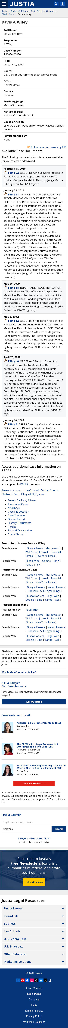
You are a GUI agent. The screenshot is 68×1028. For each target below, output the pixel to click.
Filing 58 (13, 287)
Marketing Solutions (17, 961)
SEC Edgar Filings (50, 591)
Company (34, 999)
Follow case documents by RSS (48, 147)
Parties (12, 526)
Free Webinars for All (16, 715)
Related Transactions (20, 530)
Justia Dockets (35, 596)
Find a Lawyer (11, 815)
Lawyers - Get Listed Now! (34, 838)
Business (10, 923)
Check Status (15, 534)
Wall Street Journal (36, 552)
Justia (38, 973)
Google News (35, 548)
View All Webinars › (34, 783)
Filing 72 (13, 172)
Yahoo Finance (56, 587)
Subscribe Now (34, 882)
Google (46, 561)
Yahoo (29, 564)
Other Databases (15, 954)
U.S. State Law (13, 946)
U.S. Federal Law (15, 939)
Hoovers (33, 591)
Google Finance (36, 587)
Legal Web (33, 561)
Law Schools (12, 931)
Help (34, 1005)
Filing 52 (13, 320)
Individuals (11, 916)
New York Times (45, 556)
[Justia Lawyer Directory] (50, 980)
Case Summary (16, 515)
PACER (24, 484)
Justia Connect (34, 988)
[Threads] (36, 980)
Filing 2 (13, 424)
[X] (45, 980)
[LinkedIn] (18, 980)
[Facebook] (27, 980)
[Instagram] (32, 980)
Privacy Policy (34, 1016)
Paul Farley (31, 609)
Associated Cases (18, 504)
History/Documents (19, 523)
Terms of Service (34, 1010)
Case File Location (18, 511)
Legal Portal (34, 993)
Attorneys (14, 508)
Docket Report (16, 519)
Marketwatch (53, 548)
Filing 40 (13, 361)
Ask (38, 564)
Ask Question (34, 701)
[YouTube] (23, 980)
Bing (56, 561)
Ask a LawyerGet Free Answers (14, 684)
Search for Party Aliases (22, 500)
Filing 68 (13, 194)
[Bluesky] (41, 980)
